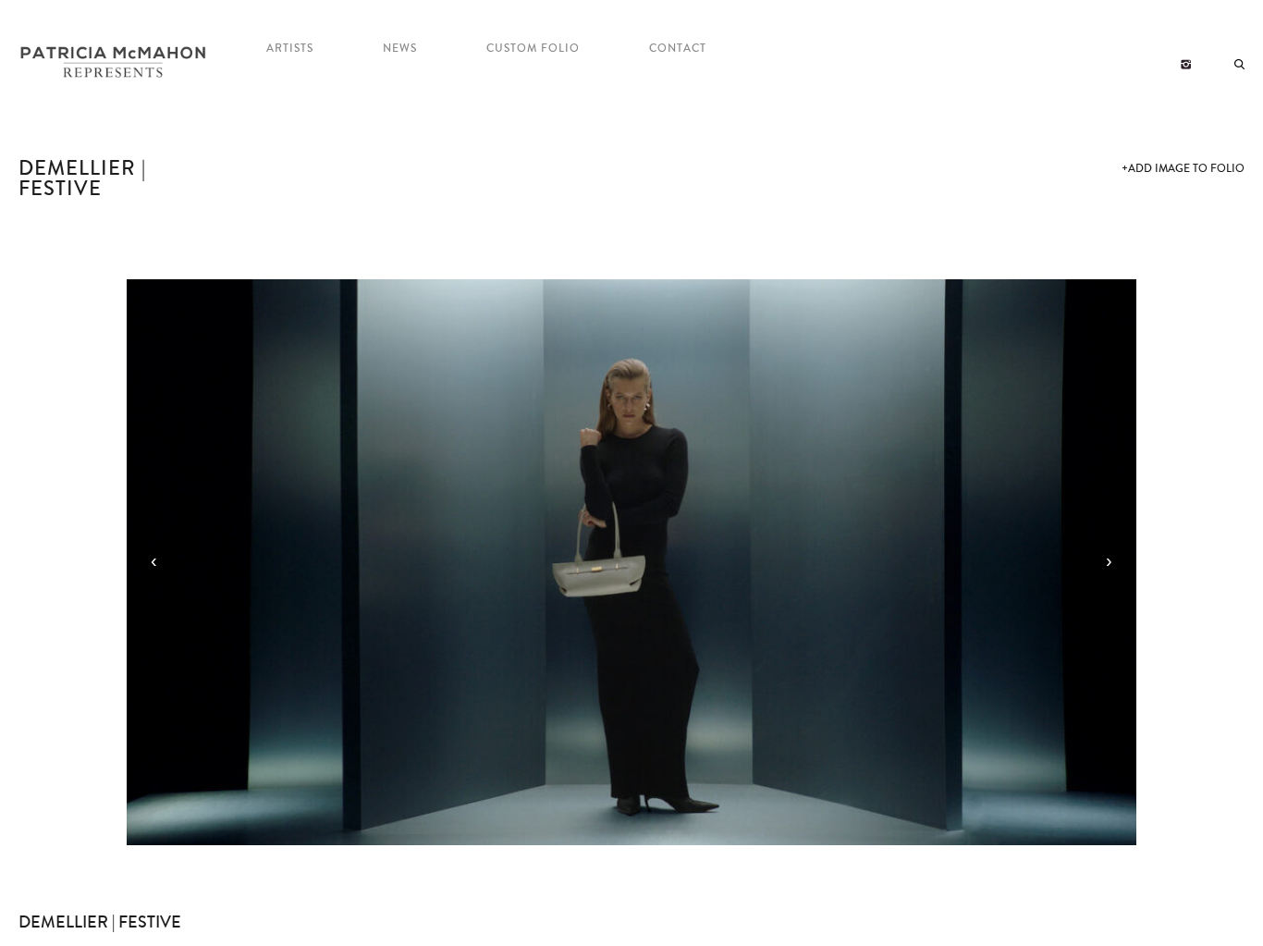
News (400, 48)
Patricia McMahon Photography (114, 63)
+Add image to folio (1183, 169)
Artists (289, 48)
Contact (677, 48)
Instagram (1186, 64)
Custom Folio (533, 48)
